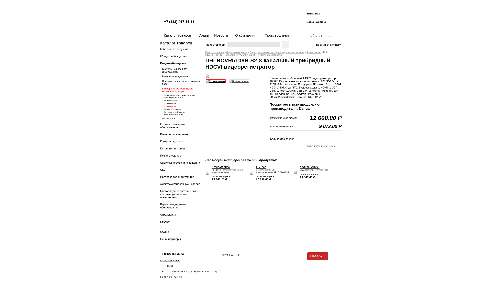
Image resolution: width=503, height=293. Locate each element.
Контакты (313, 13)
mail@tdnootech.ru (170, 260)
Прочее (165, 221)
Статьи (164, 231)
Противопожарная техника (177, 176)
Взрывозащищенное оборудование (173, 206)
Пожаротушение (170, 155)
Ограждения (168, 214)
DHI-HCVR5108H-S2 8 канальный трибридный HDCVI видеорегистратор (266, 53)
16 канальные (170, 100)
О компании (245, 35)
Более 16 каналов (172, 109)
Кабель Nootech (321, 35)
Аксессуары (168, 118)
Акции (204, 35)
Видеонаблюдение (173, 63)
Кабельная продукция (174, 49)
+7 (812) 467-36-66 (179, 22)
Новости (221, 35)
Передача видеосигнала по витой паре (181, 82)
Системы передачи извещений (180, 162)
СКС (163, 169)
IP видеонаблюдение (173, 56)
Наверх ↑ (317, 256)
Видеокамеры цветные (175, 76)
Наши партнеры (170, 238)
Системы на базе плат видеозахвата (174, 70)
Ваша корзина (316, 21)
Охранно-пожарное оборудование (172, 126)
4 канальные (170, 103)
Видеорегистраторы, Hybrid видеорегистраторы (177, 90)
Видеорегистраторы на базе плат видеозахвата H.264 (180, 96)
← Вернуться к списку (327, 44)
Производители (277, 35)
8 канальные (170, 106)
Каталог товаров (177, 35)
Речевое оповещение (174, 134)
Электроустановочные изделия (180, 183)
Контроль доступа (171, 141)
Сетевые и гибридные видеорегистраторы (174, 113)
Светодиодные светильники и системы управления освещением (179, 194)
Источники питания (172, 148)
